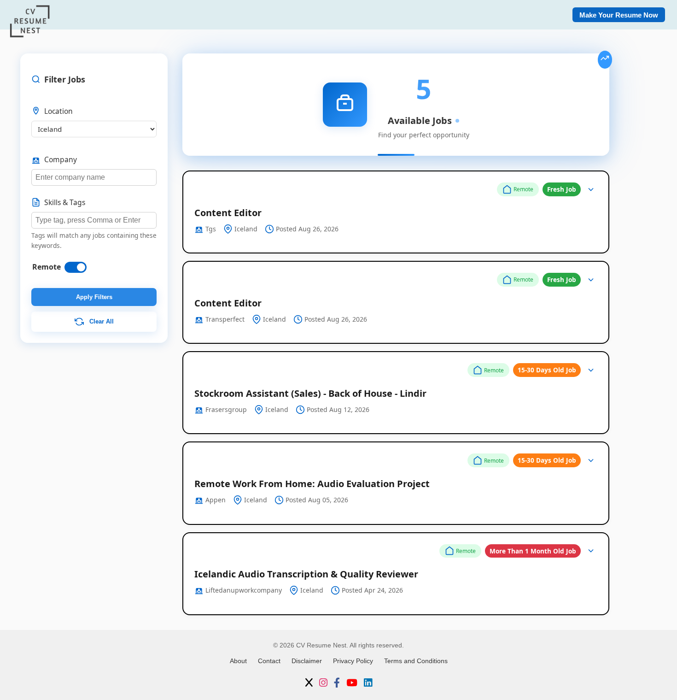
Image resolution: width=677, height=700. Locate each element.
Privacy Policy (353, 661)
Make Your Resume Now (618, 15)
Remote (46, 267)
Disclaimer (307, 661)
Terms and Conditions (416, 661)
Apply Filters (94, 297)
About (238, 661)
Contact (269, 661)
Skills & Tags (64, 202)
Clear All (101, 321)
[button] (395, 212)
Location (58, 111)
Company (60, 159)
